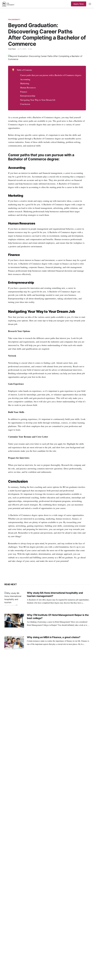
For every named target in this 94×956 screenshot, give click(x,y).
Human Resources (28, 87)
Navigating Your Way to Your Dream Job (37, 99)
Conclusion (25, 104)
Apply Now (78, 4)
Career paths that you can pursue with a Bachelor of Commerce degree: (51, 75)
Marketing (24, 83)
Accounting (25, 79)
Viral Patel (12, 49)
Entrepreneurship (27, 95)
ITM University (14, 19)
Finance (23, 91)
